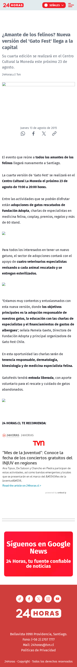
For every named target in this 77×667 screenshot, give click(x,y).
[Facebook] (33, 133)
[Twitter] (44, 133)
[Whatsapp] (23, 133)
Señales (54, 5)
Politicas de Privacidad (38, 650)
